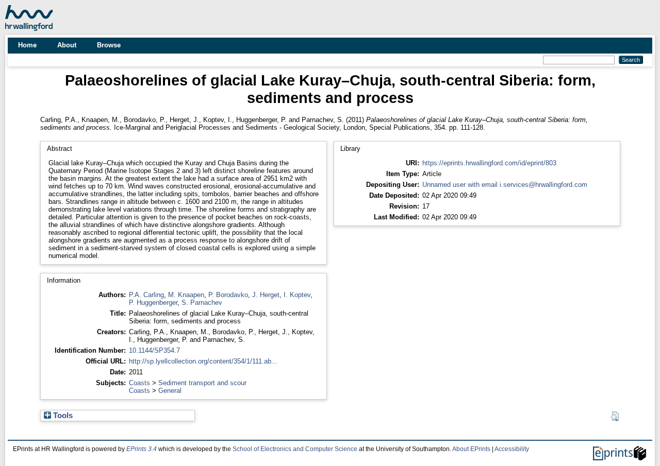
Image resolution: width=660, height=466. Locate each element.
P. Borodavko (228, 295)
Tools (62, 415)
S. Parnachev (202, 302)
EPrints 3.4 (141, 449)
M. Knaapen (186, 295)
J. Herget (265, 295)
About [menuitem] (66, 45)
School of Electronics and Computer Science (295, 449)
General (170, 390)
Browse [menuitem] (109, 45)
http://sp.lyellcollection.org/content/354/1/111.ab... (203, 361)
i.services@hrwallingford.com (543, 184)
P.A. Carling (146, 295)
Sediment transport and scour (202, 383)
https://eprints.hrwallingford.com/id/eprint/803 (489, 163)
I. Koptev (297, 295)
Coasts (139, 383)
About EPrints (471, 449)
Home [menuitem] (27, 45)
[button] (615, 416)
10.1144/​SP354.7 (154, 350)
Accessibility (511, 449)
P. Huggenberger (153, 302)
